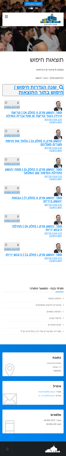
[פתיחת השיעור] (6, 102)
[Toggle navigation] (6, 16)
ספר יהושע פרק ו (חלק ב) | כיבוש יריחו (34, 254)
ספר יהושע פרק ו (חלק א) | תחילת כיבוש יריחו (37, 227)
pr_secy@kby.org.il (46, 395)
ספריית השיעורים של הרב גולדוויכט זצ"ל (41, 331)
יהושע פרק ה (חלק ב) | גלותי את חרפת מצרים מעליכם (34, 142)
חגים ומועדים (54, 324)
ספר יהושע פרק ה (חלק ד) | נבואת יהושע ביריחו (37, 199)
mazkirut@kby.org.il (46, 392)
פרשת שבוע (55, 318)
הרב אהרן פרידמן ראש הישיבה (53, 121)
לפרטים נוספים (12, 107)
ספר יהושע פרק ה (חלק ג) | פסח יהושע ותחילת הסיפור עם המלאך (33, 171)
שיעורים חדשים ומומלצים (48, 305)
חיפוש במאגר (54, 298)
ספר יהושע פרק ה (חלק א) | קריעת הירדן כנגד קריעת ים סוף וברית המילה (34, 114)
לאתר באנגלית (33, 4)
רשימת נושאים (54, 311)
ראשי (34, 37)
